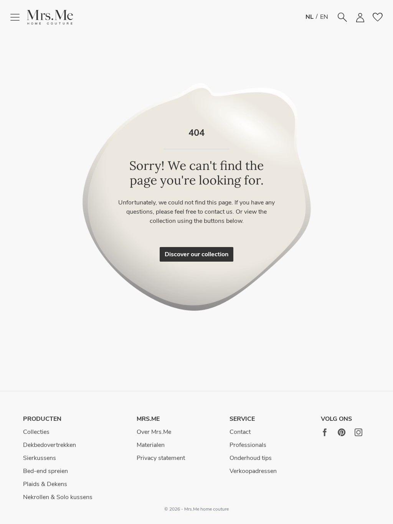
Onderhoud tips (251, 458)
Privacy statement (161, 458)
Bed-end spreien (45, 471)
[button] (50, 17)
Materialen (151, 445)
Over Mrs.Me (154, 432)
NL (309, 17)
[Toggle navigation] (18, 17)
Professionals (248, 445)
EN (324, 17)
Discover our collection (196, 254)
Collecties (36, 432)
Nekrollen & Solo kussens (57, 497)
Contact (240, 432)
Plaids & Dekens (45, 484)
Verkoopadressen (253, 471)
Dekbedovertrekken (49, 445)
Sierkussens (39, 458)
